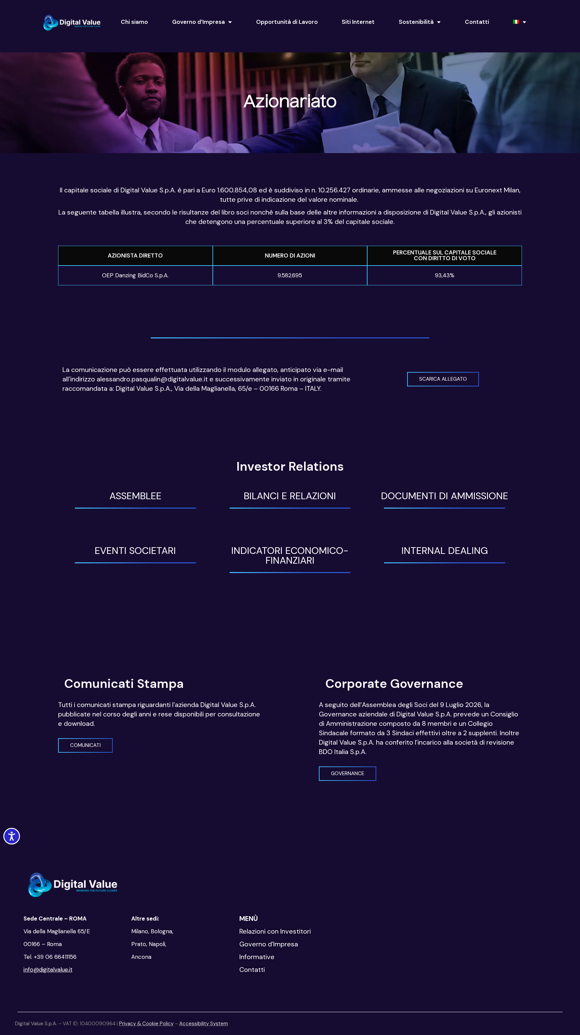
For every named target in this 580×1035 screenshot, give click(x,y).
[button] (443, 379)
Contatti (477, 22)
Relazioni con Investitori (275, 931)
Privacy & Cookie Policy (146, 1023)
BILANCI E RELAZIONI (290, 495)
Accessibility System (203, 1023)
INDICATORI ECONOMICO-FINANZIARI (289, 555)
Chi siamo (134, 22)
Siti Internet (358, 22)
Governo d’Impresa (198, 22)
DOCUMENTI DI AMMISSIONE (444, 495)
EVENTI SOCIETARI (135, 550)
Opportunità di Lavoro (287, 22)
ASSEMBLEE (135, 495)
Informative (257, 956)
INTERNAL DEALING (444, 550)
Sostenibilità (416, 22)
